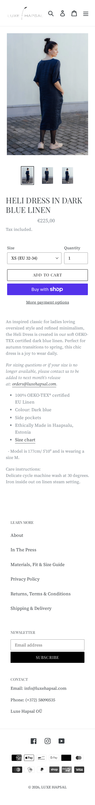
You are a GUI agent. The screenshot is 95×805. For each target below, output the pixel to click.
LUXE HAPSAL (54, 787)
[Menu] (86, 13)
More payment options (47, 302)
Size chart (25, 440)
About (17, 535)
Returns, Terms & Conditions (41, 594)
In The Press (23, 550)
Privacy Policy (25, 579)
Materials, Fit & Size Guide (38, 564)
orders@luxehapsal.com (34, 384)
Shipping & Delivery (31, 608)
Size (11, 248)
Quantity (72, 248)
